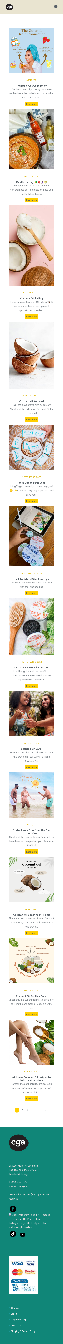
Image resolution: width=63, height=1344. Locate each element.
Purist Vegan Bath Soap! (31, 483)
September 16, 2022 (31, 662)
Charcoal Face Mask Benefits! (31, 667)
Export (14, 1314)
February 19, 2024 (31, 293)
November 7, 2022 (31, 477)
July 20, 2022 (31, 824)
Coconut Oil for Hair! (31, 401)
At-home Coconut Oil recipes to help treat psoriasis (31, 1079)
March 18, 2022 (31, 990)
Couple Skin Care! (31, 749)
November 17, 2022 (31, 396)
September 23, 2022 (31, 573)
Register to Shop (18, 1320)
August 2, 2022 (31, 743)
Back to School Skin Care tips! (31, 579)
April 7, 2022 (31, 909)
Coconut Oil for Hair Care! (31, 996)
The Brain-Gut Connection (31, 86)
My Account (16, 1326)
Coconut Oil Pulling (31, 298)
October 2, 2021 (31, 1071)
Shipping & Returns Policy (23, 1331)
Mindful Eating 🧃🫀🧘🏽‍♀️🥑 (31, 182)
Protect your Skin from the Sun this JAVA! (31, 832)
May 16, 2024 (32, 80)
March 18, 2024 (31, 176)
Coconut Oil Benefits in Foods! (31, 915)
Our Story (15, 1308)
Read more (31, 104)
